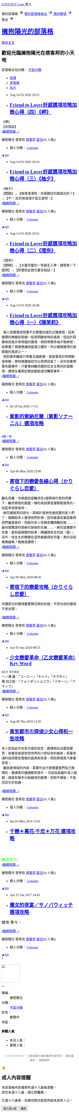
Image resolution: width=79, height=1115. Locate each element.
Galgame (32, 148)
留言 (39, 139)
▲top (5, 155)
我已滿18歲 (10, 1108)
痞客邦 (31, 139)
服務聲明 (44, 1060)
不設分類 (34, 70)
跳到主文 (8, 42)
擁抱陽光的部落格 (27, 31)
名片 (13, 87)
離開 (23, 1108)
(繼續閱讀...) (10, 131)
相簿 (13, 78)
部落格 (14, 83)
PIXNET (19, 1055)
